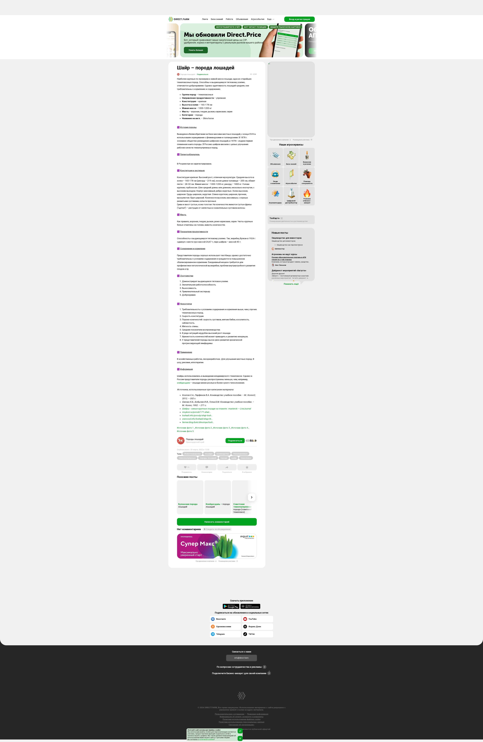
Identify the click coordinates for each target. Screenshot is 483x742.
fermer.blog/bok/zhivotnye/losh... (198, 422)
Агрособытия (257, 19)
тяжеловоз (246, 458)
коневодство (223, 454)
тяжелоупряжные (187, 458)
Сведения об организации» (241, 725)
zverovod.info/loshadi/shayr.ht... (197, 419)
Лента (205, 19)
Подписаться (202, 74)
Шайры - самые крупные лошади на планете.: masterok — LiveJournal (216, 408)
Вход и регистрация (299, 19)
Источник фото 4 (239, 428)
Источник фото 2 (203, 428)
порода (223, 458)
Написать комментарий (216, 522)
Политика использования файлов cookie (241, 719)
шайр (233, 458)
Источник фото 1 (185, 428)
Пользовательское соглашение (229, 714)
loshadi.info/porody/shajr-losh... (197, 415)
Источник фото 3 (221, 428)
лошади (208, 454)
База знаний (217, 19)
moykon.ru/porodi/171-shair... (196, 412)
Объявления (242, 19)
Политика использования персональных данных (241, 722)
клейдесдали (183, 382)
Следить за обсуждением (218, 529)
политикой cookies (206, 739)
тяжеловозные (240, 454)
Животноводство (192, 454)
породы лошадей (208, 458)
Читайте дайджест (299, 278)
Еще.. (269, 19)
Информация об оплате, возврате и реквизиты (241, 717)
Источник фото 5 (185, 431)
